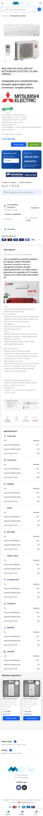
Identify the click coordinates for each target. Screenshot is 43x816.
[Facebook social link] (7, 186)
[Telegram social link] (17, 186)
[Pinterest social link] (12, 186)
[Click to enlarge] (5, 61)
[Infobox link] (9, 741)
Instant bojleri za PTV (9, 701)
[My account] (40, 3)
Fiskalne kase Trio (27, 802)
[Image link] (21, 769)
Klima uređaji (7, 706)
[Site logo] (21, 3)
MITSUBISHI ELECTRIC (18, 16)
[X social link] (9, 186)
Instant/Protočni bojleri (10, 703)
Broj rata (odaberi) (9, 157)
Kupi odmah (34, 144)
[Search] (39, 9)
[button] (11, 718)
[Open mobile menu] (3, 3)
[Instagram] (24, 787)
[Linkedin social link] (15, 186)
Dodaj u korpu (18, 144)
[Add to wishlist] (17, 683)
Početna (5, 16)
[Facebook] (18, 787)
